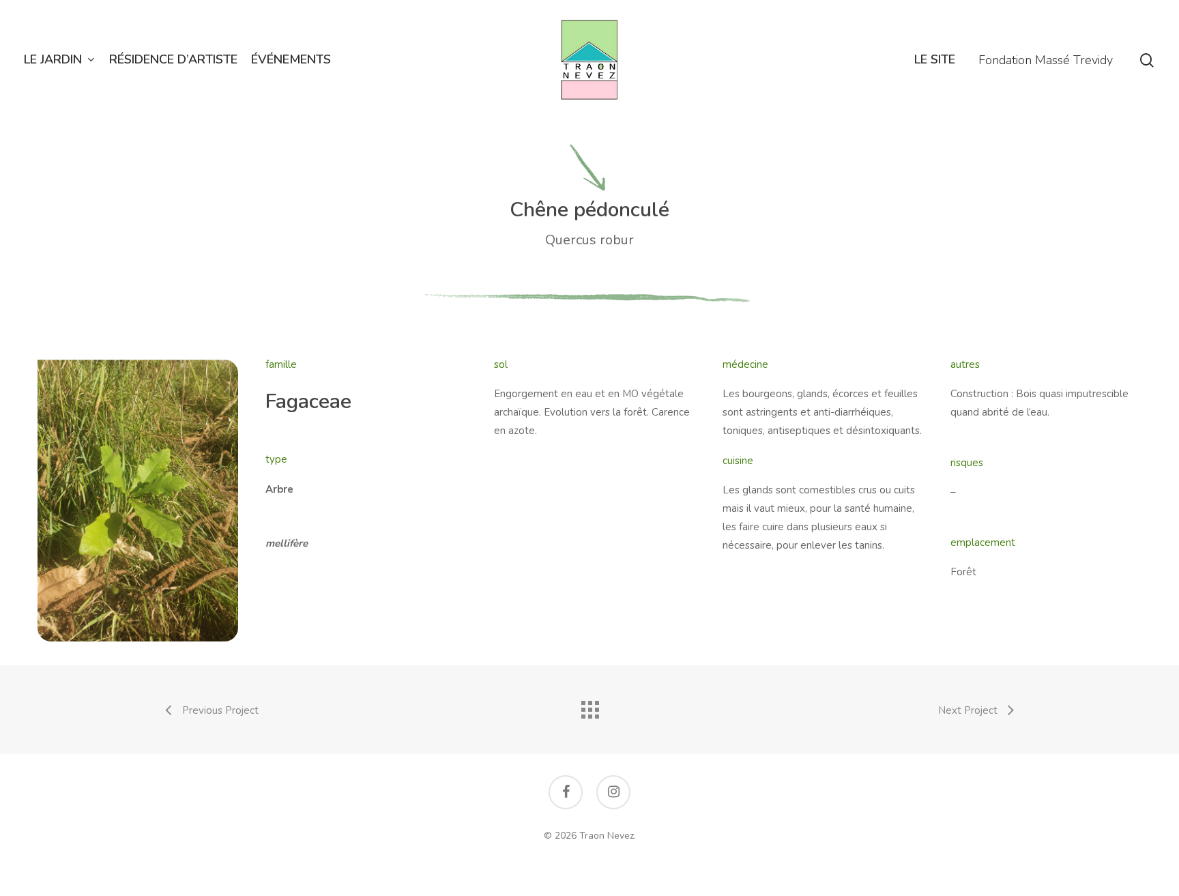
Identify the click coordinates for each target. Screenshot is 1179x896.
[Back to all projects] (589, 706)
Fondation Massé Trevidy (1045, 60)
